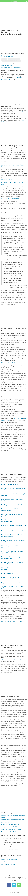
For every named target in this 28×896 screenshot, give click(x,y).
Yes (17, 875)
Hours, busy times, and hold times (10, 827)
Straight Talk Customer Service (9, 859)
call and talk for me (18, 418)
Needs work (22, 875)
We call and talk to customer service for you (12, 819)
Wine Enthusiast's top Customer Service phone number (13, 816)
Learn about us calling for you (9, 179)
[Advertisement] (14, 92)
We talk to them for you (7, 65)
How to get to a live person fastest (10, 824)
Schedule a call (17, 67)
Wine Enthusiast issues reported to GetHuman (13, 621)
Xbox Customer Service (7, 862)
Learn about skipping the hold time (10, 198)
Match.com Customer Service (8, 864)
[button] (26, 1)
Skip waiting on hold (6, 67)
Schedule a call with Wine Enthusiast (10, 363)
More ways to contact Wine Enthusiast (11, 832)
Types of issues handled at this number (11, 829)
